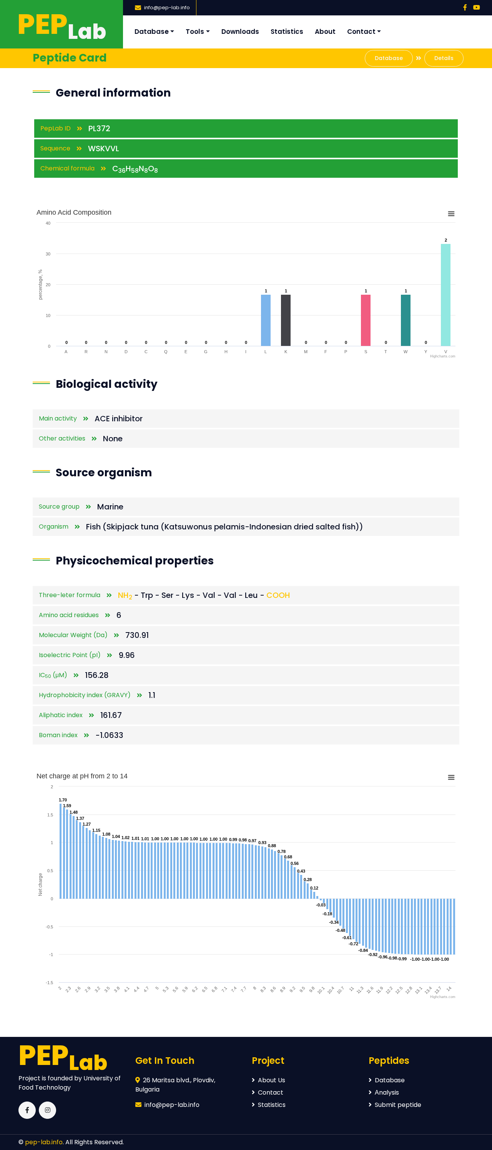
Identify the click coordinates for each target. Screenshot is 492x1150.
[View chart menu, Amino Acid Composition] (451, 214)
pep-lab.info (44, 1142)
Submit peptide (398, 1104)
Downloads (240, 31)
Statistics (287, 31)
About (325, 31)
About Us (271, 1080)
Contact (361, 31)
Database (152, 31)
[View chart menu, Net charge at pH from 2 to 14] (451, 777)
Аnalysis (387, 1092)
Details (444, 58)
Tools (195, 31)
